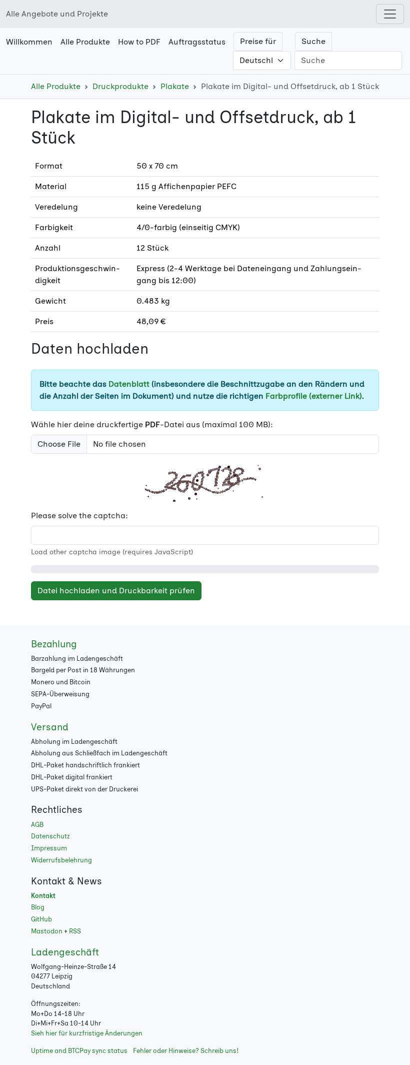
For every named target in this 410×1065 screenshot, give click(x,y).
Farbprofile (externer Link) (314, 396)
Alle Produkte (55, 86)
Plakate (174, 86)
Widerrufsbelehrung (61, 860)
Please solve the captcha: (79, 515)
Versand (49, 727)
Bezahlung (54, 644)
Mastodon (46, 931)
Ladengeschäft (65, 952)
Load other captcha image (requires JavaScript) (112, 552)
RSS (75, 931)
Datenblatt (129, 384)
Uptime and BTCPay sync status (79, 1050)
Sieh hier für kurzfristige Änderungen (86, 1033)
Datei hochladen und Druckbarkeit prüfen (116, 590)
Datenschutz (50, 836)
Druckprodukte (120, 86)
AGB (37, 824)
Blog (37, 907)
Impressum (49, 848)
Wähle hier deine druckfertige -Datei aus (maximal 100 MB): (152, 424)
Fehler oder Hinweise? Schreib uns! (185, 1050)
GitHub (41, 919)
